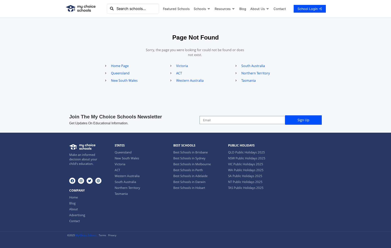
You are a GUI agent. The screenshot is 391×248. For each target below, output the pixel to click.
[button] (202, 8)
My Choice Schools (86, 235)
